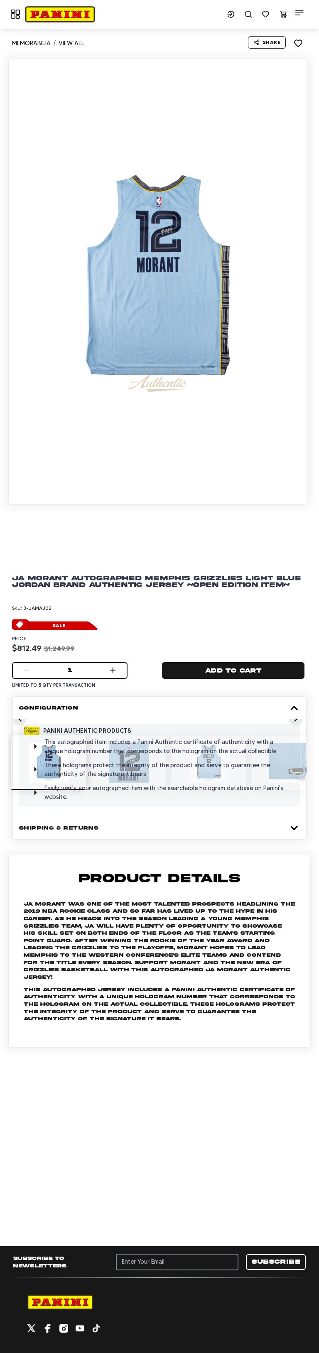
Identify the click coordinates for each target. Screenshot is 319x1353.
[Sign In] (231, 14)
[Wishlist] (266, 14)
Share (271, 42)
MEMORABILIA (31, 43)
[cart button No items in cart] (283, 14)
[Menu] (299, 12)
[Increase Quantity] (113, 670)
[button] (60, 14)
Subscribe (276, 1261)
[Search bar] (248, 14)
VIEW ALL (71, 43)
